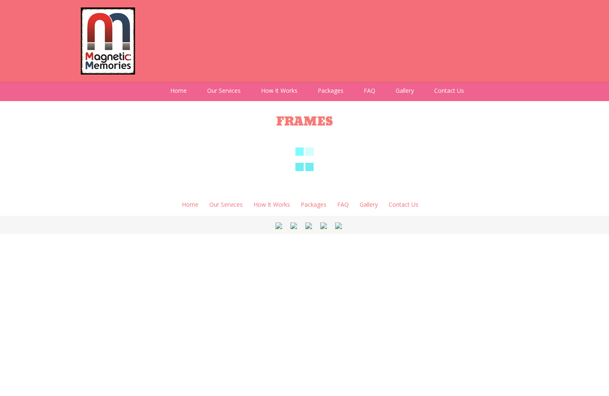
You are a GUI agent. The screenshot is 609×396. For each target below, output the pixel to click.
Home (178, 90)
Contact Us (449, 90)
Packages (330, 90)
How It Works (279, 90)
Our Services (224, 90)
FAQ (369, 90)
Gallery (405, 90)
